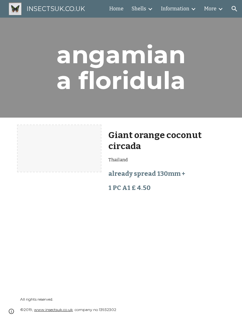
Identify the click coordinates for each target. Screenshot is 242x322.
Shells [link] (139, 9)
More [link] (210, 9)
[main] (121, 67)
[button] (234, 8)
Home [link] (116, 9)
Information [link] (175, 9)
